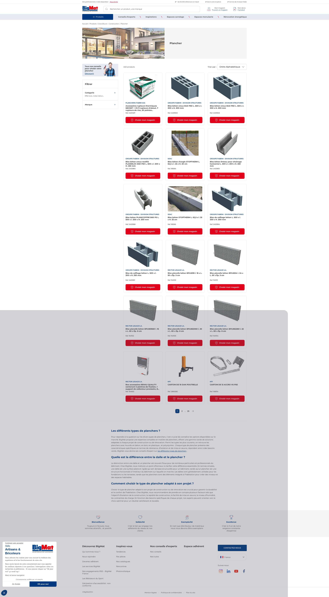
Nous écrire (114, 2)
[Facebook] (244, 572)
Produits (93, 24)
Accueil (85, 24)
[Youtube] (236, 572)
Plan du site (190, 593)
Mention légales (151, 593)
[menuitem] (126, 17)
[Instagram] (221, 572)
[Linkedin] (228, 572)
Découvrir (89, 73)
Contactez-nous (232, 548)
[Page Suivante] (193, 411)
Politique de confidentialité (171, 593)
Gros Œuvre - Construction (108, 24)
